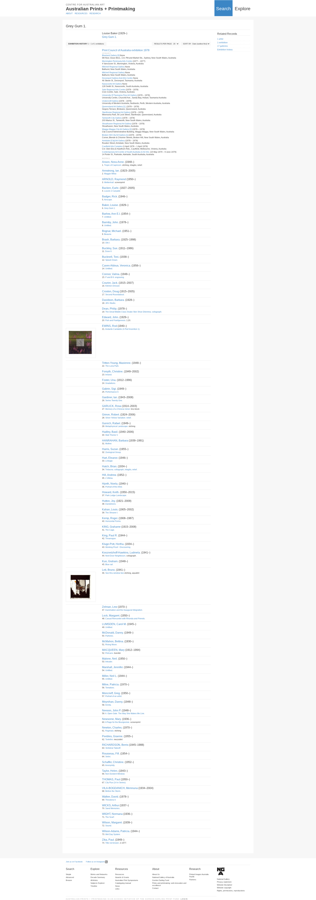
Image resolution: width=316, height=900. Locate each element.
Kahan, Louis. (110, 509)
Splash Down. (111, 260)
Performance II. (112, 392)
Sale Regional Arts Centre (113, 89)
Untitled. (108, 217)
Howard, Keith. (110, 492)
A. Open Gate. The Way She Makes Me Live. (125, 713)
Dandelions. (110, 504)
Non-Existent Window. (115, 774)
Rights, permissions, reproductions (231, 891)
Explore (242, 8)
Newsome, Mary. (111, 719)
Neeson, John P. (111, 710)
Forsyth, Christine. (112, 371)
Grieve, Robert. (111, 414)
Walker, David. (110, 796)
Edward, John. (110, 317)
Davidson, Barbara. (113, 300)
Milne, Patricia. (110, 684)
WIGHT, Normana (112, 814)
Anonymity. (110, 765)
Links (117, 889)
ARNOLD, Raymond (114, 179)
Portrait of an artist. (113, 696)
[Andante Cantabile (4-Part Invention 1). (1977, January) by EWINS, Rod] (80, 343)
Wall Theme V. (111, 435)
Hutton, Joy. (109, 501)
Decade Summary (98, 877)
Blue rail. (109, 564)
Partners (192, 880)
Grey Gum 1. (109, 37)
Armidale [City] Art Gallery (113, 140)
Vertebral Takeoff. (113, 748)
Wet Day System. (112, 834)
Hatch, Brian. (109, 466)
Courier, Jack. (110, 282)
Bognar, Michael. (112, 231)
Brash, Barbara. (111, 239)
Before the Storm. (113, 791)
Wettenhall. (109, 182)
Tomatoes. (110, 688)
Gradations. (110, 383)
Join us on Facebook (74, 862)
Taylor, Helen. (110, 770)
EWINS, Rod (109, 326)
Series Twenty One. (114, 400)
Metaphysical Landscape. (116, 426)
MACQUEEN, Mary (113, 650)
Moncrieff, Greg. (111, 693)
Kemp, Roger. (110, 518)
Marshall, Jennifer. (112, 667)
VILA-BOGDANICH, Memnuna (120, 788)
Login (184, 899)
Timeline (94, 886)
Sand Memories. (112, 808)
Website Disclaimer (224, 885)
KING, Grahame (111, 526)
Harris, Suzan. (110, 449)
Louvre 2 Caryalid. (112, 191)
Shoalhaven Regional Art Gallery (116, 124)
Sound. (108, 826)
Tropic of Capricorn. (113, 165)
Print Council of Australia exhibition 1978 (125, 50)
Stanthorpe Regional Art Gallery (116, 112)
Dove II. (108, 251)
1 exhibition (222, 42)
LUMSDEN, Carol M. (114, 624)
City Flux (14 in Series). (115, 782)
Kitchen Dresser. (112, 286)
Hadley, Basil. (110, 431)
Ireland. (108, 375)
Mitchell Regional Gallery (113, 67)
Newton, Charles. (112, 727)
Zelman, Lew (109, 606)
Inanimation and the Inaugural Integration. (124, 610)
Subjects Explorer (98, 883)
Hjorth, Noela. (110, 483)
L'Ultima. (109, 478)
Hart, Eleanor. (110, 457)
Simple (68, 874)
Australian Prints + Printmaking (100, 8)
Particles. (109, 636)
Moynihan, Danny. (112, 701)
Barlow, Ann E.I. (111, 213)
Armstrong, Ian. (111, 170)
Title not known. (112, 843)
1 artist (220, 39)
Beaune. (108, 234)
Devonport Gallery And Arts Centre (117, 78)
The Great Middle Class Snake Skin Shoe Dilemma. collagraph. (133, 312)
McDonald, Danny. (113, 632)
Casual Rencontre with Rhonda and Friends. (125, 618)
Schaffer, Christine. (113, 762)
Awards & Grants (122, 877)
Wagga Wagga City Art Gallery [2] (117, 129)
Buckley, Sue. (110, 248)
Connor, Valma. (111, 274)
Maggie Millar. (110, 174)
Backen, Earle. (110, 188)
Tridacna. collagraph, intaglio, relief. (121, 469)
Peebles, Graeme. (112, 736)
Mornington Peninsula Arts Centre (117, 61)
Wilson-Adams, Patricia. (116, 831)
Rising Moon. (111, 644)
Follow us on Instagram (95, 862)
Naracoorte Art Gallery (112, 84)
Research (95, 13)
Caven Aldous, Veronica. (116, 265)
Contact (155, 888)
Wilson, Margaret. (112, 822)
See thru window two (114, 573)
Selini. (108, 756)
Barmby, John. (110, 222)
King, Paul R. (110, 535)
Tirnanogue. (110, 538)
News (117, 886)
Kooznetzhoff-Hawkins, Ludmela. (121, 552)
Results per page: (163, 44)
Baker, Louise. (110, 205)
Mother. (108, 443)
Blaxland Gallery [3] (110, 55)
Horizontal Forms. (113, 521)
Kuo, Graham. (110, 561)
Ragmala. (109, 731)
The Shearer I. (111, 513)
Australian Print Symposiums (126, 880)
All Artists (94, 880)
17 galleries (222, 46)
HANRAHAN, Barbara (115, 440)
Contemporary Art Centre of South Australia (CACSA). (126, 152)
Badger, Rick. (110, 196)
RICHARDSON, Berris (115, 744)
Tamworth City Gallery (112, 118)
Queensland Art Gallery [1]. (114, 106)
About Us (156, 874)
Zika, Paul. (108, 839)
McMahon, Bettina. (113, 641)
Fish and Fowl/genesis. (115, 320)
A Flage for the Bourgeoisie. (117, 722)
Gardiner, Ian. (110, 397)
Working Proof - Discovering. (118, 547)
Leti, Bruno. (108, 569)
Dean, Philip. (109, 308)
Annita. (108, 705)
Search (223, 8)
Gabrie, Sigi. (109, 388)
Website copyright (224, 888)
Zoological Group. (113, 452)
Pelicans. (109, 653)
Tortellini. (109, 739)
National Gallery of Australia (163, 877)
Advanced (70, 877)
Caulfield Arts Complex (112, 146)
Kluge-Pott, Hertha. (113, 544)
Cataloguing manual (123, 883)
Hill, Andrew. (109, 475)
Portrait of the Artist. (113, 487)
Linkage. (109, 461)
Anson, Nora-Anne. (113, 162)
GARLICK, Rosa (111, 406)
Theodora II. (110, 800)
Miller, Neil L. (109, 676)
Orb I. (107, 243)
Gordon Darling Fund (160, 880)
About (69, 13)
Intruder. (109, 662)
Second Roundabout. (114, 294)
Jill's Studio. (110, 303)
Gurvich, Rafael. (111, 423)
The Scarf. (109, 817)
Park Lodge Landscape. (116, 495)
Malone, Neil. (110, 658)
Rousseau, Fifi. (111, 753)
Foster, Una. (109, 380)
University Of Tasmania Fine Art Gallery (119, 95)
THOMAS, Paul (111, 779)
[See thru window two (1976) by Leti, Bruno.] (80, 587)
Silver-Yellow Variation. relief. (118, 418)
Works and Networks (99, 874)
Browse (69, 880)
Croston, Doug (110, 291)
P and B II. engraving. (114, 277)
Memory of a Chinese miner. (117, 409)
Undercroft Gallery (110, 101)
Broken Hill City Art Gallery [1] (115, 135)
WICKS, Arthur (110, 805)
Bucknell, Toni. (110, 256)
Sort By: (187, 44)
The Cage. (110, 530)
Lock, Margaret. (111, 615)
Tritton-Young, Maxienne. (116, 363)
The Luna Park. (112, 366)
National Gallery (223, 879)
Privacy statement (224, 882)
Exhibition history (225, 50)
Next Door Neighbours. (115, 556)
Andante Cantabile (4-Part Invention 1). (122, 329)
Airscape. (108, 200)
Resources (81, 13)
